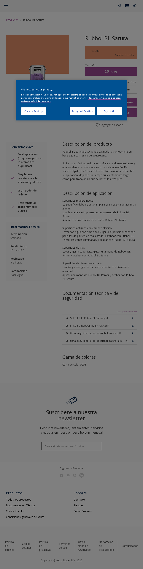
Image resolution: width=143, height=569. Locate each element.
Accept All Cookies (82, 111)
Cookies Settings (33, 111)
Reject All (109, 111)
